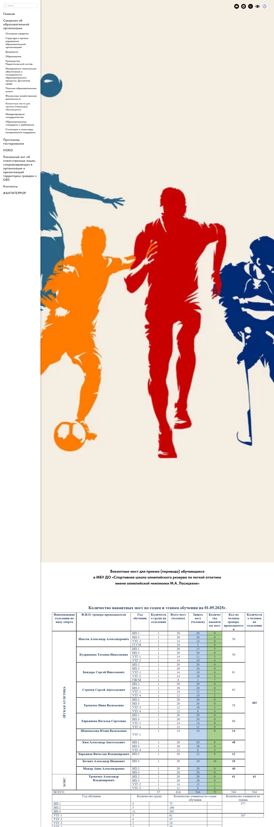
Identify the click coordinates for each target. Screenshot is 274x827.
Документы (12, 51)
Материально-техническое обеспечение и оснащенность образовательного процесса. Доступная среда (21, 76)
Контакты (10, 186)
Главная (9, 14)
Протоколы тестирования (13, 141)
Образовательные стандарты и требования (20, 123)
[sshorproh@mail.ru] (236, 6)
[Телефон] (250, 6)
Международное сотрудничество (15, 116)
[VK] (243, 6)
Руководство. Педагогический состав (19, 62)
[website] (264, 6)
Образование (13, 56)
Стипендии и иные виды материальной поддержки (21, 131)
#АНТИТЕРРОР (14, 193)
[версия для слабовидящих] (257, 6)
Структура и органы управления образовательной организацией (17, 43)
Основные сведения (17, 33)
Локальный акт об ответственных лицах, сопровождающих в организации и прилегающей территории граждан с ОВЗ (20, 168)
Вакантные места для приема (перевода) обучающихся (18, 106)
